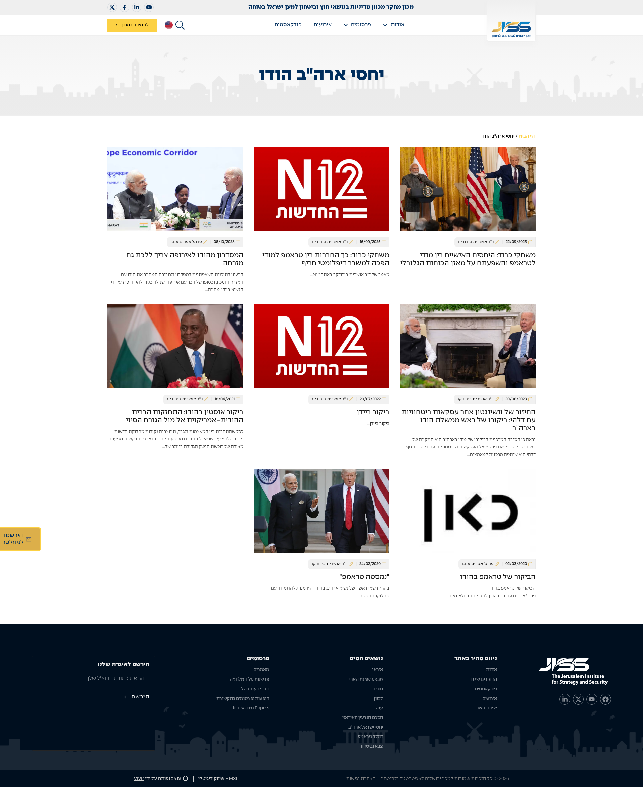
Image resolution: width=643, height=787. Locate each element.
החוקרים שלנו (484, 679)
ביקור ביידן (373, 412)
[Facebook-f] (124, 7)
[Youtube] (591, 699)
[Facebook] (605, 699)
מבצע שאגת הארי (366, 679)
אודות (397, 24)
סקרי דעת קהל (255, 689)
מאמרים (261, 669)
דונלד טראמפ (370, 736)
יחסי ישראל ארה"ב (365, 727)
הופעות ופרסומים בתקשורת (242, 698)
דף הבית (527, 136)
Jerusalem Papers (250, 708)
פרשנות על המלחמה (249, 679)
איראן (377, 669)
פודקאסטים (288, 24)
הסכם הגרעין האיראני (362, 717)
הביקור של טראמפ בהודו (498, 577)
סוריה (377, 689)
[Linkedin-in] (137, 7)
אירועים (323, 24)
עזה (379, 708)
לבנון (378, 698)
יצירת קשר (486, 708)
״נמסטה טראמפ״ (364, 577)
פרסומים (361, 24)
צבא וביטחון (372, 746)
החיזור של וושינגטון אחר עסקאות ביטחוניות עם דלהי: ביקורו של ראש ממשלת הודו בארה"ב (469, 420)
